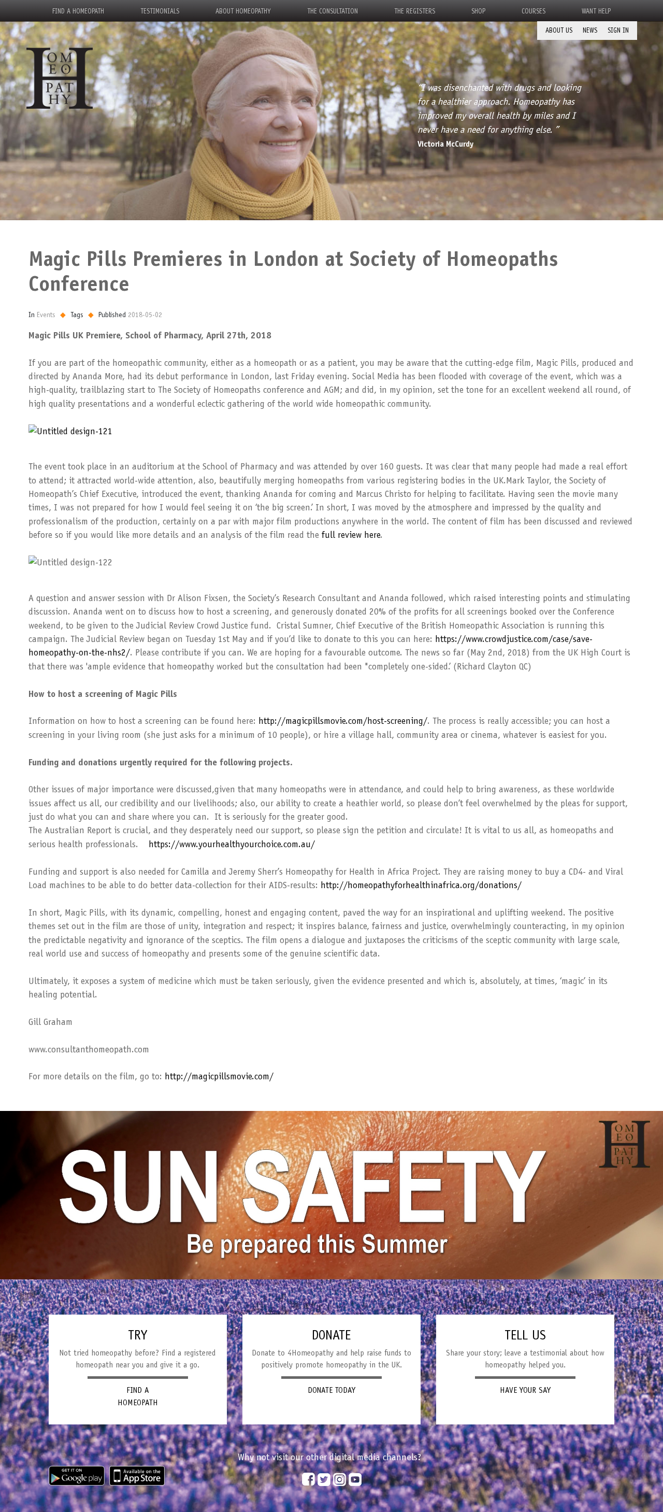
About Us (558, 30)
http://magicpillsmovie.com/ (219, 1076)
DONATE (331, 1335)
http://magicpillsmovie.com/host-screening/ (342, 721)
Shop (478, 11)
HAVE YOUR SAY (525, 1390)
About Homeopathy (243, 11)
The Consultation (332, 11)
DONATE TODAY (331, 1390)
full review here (351, 535)
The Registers (414, 11)
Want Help (596, 11)
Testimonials (159, 11)
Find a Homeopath (78, 11)
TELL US (525, 1335)
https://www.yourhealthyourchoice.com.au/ (232, 844)
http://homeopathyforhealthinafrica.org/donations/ (421, 885)
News (590, 30)
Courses (533, 11)
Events (46, 314)
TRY (137, 1335)
